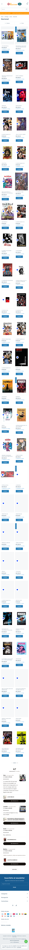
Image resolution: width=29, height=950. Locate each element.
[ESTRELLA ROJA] (7, 474)
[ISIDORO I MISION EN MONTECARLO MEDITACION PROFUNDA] (7, 444)
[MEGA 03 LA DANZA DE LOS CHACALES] (7, 65)
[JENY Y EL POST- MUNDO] (21, 123)
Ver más (14, 869)
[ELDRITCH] (21, 357)
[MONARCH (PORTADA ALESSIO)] (21, 618)
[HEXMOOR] (7, 95)
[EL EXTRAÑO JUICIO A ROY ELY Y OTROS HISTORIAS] (7, 648)
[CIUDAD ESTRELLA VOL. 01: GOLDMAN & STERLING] (21, 270)
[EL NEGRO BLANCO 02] (7, 357)
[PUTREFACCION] (7, 299)
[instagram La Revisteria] (12, 905)
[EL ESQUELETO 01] (21, 299)
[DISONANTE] (7, 386)
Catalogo (6, 16)
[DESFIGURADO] (21, 95)
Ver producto (14, 823)
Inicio (2, 16)
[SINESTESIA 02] (21, 503)
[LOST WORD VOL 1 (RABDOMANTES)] (7, 737)
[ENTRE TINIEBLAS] (21, 65)
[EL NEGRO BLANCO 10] (21, 328)
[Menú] (2, 4)
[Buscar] (26, 9)
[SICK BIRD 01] (7, 211)
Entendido (19, 947)
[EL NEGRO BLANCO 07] (7, 123)
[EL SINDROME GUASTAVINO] (7, 269)
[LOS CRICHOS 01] (7, 35)
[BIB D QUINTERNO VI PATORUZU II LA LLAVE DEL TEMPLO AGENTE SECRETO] (7, 181)
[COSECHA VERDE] (21, 444)
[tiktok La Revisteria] (16, 905)
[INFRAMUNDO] (21, 648)
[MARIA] (7, 414)
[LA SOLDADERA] (21, 240)
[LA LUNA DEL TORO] (21, 181)
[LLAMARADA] (21, 474)
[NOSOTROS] (7, 152)
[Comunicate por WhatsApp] (26, 941)
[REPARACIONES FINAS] (7, 328)
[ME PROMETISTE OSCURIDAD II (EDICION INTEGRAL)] (7, 618)
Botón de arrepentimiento (14, 940)
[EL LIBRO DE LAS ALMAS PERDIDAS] (7, 240)
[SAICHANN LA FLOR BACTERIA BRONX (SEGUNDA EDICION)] (21, 737)
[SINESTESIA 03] (7, 503)
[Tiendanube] (14, 942)
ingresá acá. (23, 938)
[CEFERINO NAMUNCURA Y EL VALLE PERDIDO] (21, 414)
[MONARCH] (21, 386)
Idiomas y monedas (6, 925)
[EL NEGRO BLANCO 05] (21, 211)
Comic (11, 16)
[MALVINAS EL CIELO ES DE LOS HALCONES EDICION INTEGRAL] (21, 35)
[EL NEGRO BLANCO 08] (21, 152)
